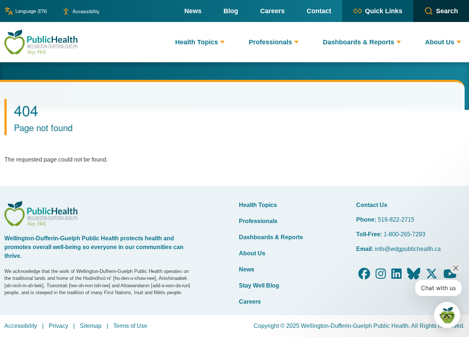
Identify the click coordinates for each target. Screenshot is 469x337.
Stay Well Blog (259, 285)
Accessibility (86, 11)
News (246, 269)
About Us (252, 253)
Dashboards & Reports (271, 237)
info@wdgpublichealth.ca (408, 249)
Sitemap (90, 326)
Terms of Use (130, 326)
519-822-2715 (396, 219)
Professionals (258, 221)
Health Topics (258, 205)
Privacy (58, 326)
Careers (250, 302)
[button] (222, 42)
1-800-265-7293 (404, 234)
